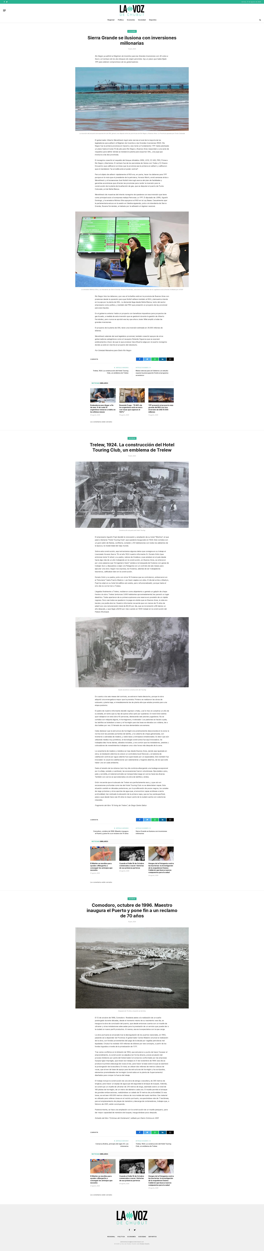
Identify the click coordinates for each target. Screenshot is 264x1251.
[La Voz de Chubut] (132, 10)
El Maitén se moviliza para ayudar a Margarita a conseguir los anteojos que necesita (101, 866)
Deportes (152, 20)
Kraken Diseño (144, 1244)
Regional (111, 20)
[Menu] (4, 10)
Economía (131, 20)
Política (121, 20)
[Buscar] (260, 20)
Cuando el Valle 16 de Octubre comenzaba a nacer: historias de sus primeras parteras (131, 865)
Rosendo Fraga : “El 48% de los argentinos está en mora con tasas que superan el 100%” (130, 408)
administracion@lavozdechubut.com (132, 1242)
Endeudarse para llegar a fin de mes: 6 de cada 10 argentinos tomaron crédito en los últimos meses (103, 408)
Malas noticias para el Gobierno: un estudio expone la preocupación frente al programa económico (152, 373)
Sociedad (142, 20)
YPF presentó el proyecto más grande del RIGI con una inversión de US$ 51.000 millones (160, 408)
